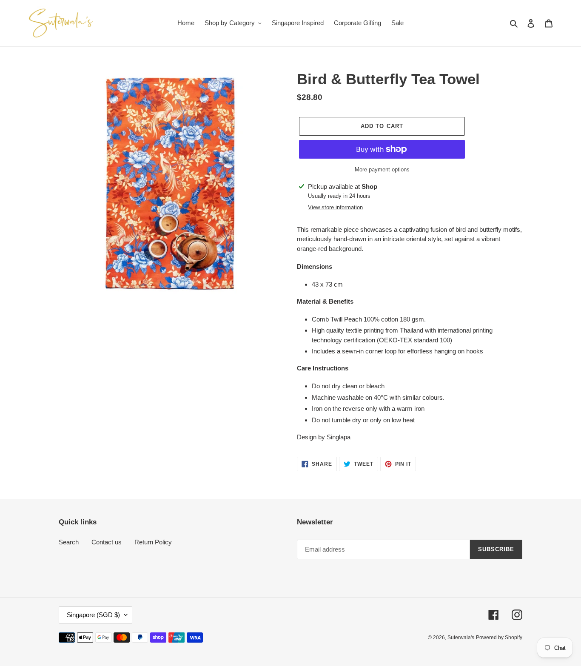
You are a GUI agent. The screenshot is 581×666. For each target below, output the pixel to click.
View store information (335, 207)
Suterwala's (460, 637)
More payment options (382, 169)
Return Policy (153, 542)
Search (69, 542)
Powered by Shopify (499, 637)
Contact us (106, 542)
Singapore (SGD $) (93, 614)
